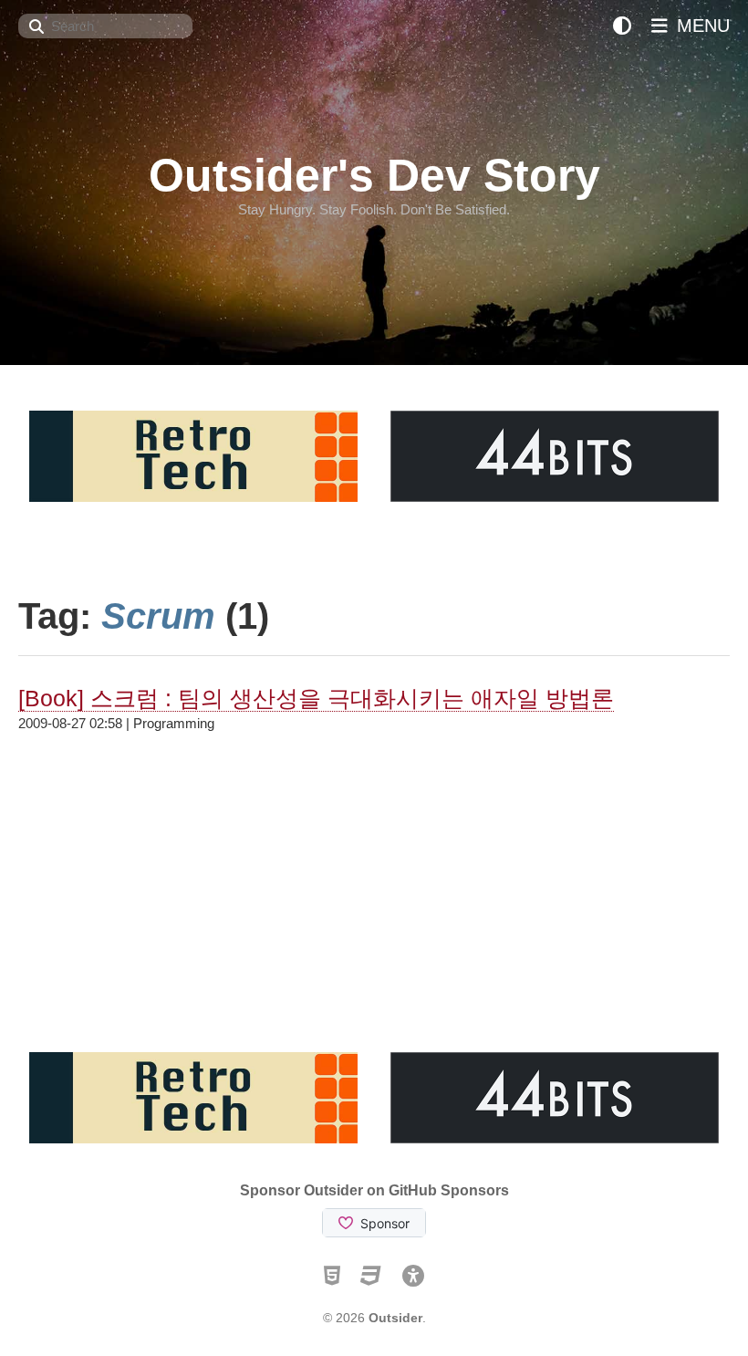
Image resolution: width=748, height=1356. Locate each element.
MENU (700, 26)
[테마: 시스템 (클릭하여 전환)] (622, 26)
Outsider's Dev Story (374, 175)
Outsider (395, 1317)
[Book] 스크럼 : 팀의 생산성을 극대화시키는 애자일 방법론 (316, 698)
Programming (173, 723)
